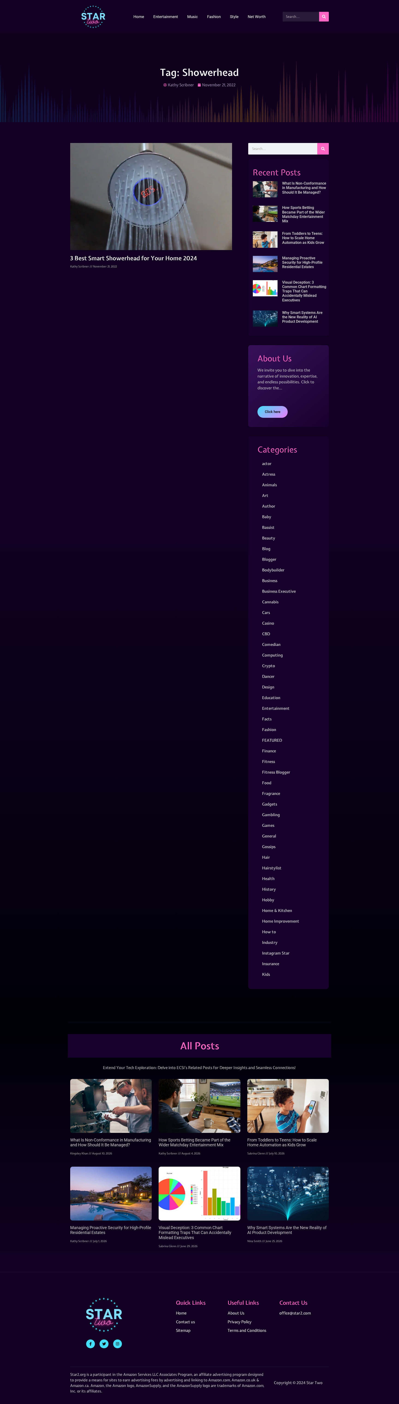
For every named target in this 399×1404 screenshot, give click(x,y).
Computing (272, 655)
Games (268, 825)
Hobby (268, 899)
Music (192, 16)
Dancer (268, 676)
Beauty (268, 538)
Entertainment (165, 16)
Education (271, 697)
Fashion (214, 16)
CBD (266, 633)
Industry (270, 942)
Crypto (268, 665)
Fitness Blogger (276, 772)
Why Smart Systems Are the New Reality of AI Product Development (302, 317)
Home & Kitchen (277, 910)
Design (268, 687)
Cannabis (270, 601)
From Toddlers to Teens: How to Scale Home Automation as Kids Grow (303, 238)
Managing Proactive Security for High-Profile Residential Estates (302, 262)
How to (269, 931)
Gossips (268, 846)
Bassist (268, 527)
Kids (266, 974)
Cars (266, 612)
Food (266, 782)
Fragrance (271, 793)
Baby (266, 516)
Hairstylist (271, 868)
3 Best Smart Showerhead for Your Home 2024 (133, 258)
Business (269, 580)
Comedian (271, 644)
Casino (268, 623)
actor (267, 463)
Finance (269, 750)
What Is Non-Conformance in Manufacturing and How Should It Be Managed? (304, 187)
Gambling (271, 814)
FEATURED (272, 740)
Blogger (269, 559)
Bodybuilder (273, 570)
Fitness (268, 761)
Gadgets (269, 804)
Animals (269, 484)
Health (268, 878)
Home (138, 16)
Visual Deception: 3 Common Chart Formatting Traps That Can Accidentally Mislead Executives (304, 291)
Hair (266, 857)
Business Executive (279, 591)
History (269, 889)
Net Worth (257, 16)
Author (268, 506)
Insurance (270, 963)
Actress (268, 474)
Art (265, 495)
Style (234, 16)
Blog (266, 548)
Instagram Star (276, 953)
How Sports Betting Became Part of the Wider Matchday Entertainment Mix (303, 214)
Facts (267, 719)
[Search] (324, 17)
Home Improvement (280, 921)
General (269, 836)
